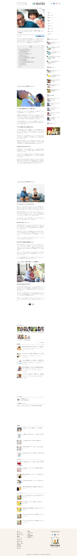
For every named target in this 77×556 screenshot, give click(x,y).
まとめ (20, 66)
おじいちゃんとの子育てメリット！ (25, 49)
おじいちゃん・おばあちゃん (21, 405)
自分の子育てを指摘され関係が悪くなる (24, 56)
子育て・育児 (20, 8)
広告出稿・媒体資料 (30, 535)
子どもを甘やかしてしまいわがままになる (24, 54)
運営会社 (29, 531)
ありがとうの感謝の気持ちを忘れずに (23, 60)
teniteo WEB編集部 (22, 398)
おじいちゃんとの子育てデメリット (25, 53)
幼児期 (38, 405)
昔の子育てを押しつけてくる (22, 55)
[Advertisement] (23, 414)
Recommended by (39, 342)
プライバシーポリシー (30, 532)
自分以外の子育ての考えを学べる (23, 52)
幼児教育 (34, 405)
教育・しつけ (25, 8)
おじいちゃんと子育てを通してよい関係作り (27, 57)
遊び (41, 405)
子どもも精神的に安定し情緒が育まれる (24, 51)
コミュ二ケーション (29, 405)
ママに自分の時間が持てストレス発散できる (24, 50)
